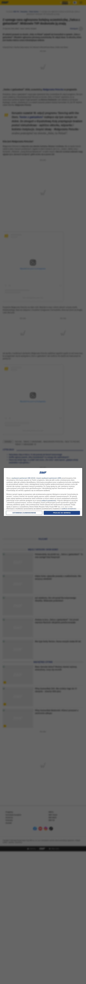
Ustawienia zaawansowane (24, 513)
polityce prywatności (49, 500)
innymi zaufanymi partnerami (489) (49, 478)
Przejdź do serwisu (62, 513)
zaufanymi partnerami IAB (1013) (23, 478)
